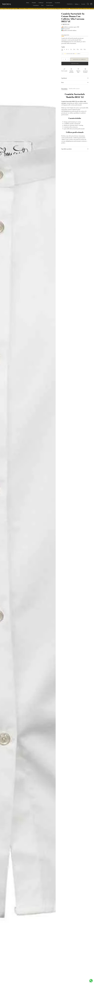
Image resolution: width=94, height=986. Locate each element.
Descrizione (64, 88)
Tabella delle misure (74, 88)
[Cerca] (87, 4)
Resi (42, 5)
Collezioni (41, 2)
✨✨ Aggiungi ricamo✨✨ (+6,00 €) (72, 53)
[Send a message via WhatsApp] (91, 980)
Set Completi (49, 2)
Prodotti (34, 2)
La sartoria (57, 2)
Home (27, 2)
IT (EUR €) (69, 4)
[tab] (65, 88)
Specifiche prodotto (66, 149)
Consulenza (36, 5)
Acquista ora (75, 63)
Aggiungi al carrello (79, 59)
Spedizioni (64, 78)
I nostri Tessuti (49, 5)
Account (83, 4)
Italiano (76, 4)
